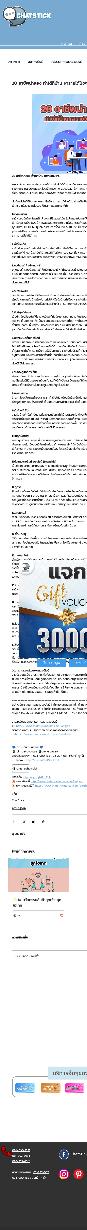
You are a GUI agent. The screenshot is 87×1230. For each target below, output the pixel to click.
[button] (51, 663)
